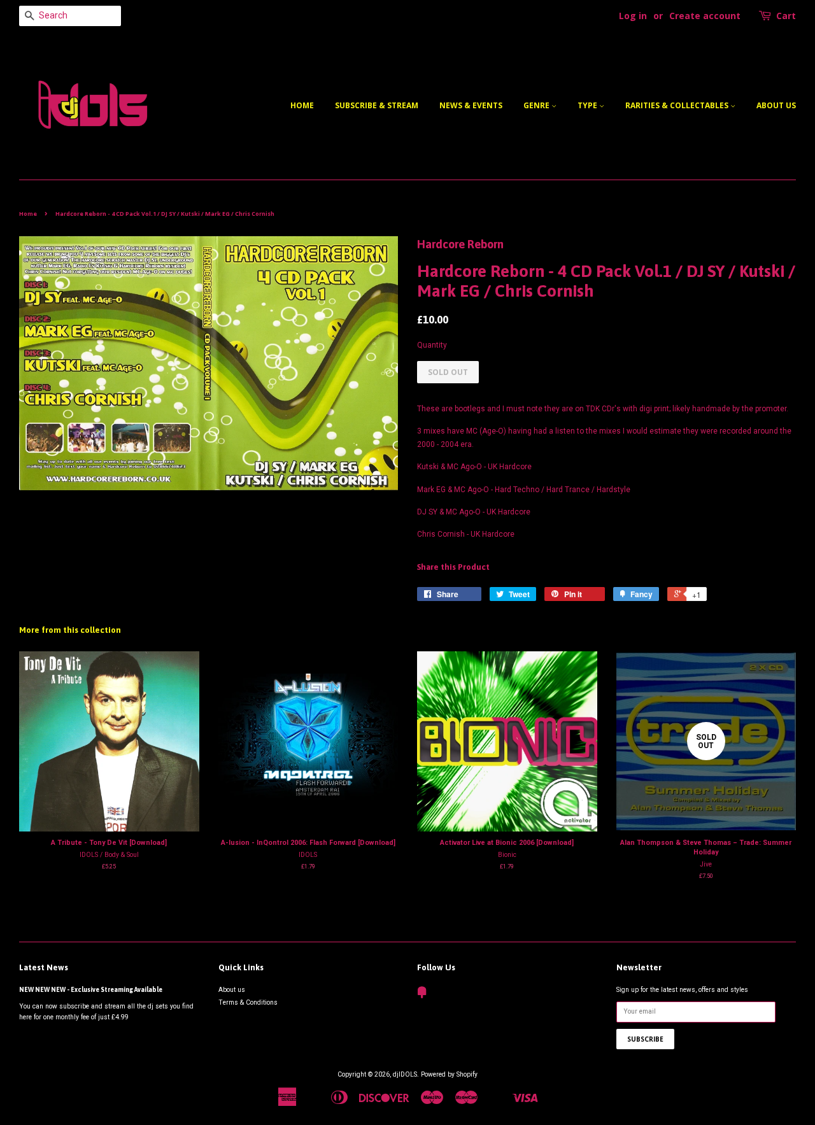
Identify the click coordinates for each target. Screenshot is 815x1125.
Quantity (432, 345)
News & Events (470, 105)
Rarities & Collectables (677, 105)
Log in (633, 16)
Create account (705, 16)
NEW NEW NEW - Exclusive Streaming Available (90, 989)
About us (776, 105)
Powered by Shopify (449, 1074)
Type (588, 105)
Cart (786, 16)
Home (302, 105)
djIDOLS (405, 1074)
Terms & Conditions (248, 1002)
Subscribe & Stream (376, 105)
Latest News (43, 967)
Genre (537, 105)
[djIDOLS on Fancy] (422, 995)
